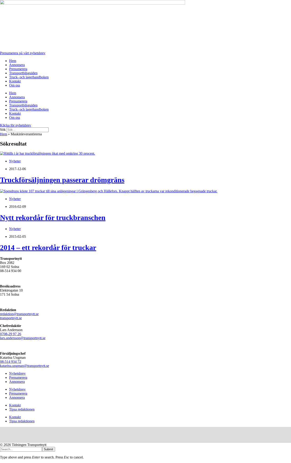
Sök (3, 129)
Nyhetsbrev (17, 373)
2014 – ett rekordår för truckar (48, 247)
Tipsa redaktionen (22, 409)
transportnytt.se (11, 318)
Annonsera (17, 65)
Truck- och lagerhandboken (29, 77)
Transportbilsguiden (23, 73)
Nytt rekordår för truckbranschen (52, 217)
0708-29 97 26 (10, 334)
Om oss (14, 85)
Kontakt (15, 81)
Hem (12, 61)
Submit (48, 449)
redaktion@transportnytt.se (19, 314)
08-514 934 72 (10, 362)
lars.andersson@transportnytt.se (22, 338)
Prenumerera (18, 69)
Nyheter (15, 161)
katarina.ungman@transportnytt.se (24, 366)
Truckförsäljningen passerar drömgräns (62, 180)
